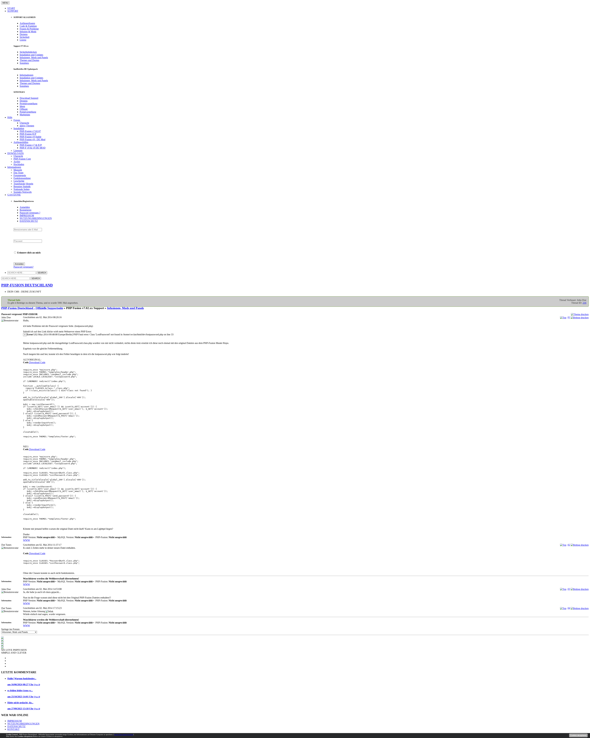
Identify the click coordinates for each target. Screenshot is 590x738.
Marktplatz (25, 114)
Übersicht (24, 123)
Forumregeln (20, 175)
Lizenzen (18, 150)
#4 (569, 608)
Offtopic (24, 109)
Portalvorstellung (28, 112)
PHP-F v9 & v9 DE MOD (32, 147)
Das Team (18, 172)
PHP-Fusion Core (22, 159)
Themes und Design (29, 60)
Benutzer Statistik (22, 186)
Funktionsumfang (22, 178)
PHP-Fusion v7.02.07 (30, 131)
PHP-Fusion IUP (28, 134)
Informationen (26, 75)
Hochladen (19, 164)
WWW (26, 540)
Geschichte (19, 181)
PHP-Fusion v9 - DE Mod (32, 139)
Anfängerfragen (27, 23)
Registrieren (25, 210)
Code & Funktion (28, 26)
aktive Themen (27, 125)
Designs (24, 34)
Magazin (18, 170)
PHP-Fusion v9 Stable (30, 136)
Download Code (37, 362)
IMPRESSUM (27, 215)
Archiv (17, 161)
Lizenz (23, 40)
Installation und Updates (31, 54)
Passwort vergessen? (23, 267)
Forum (17, 120)
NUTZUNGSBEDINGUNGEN (36, 218)
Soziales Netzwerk (23, 192)
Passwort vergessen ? (30, 212)
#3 (569, 589)
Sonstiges (24, 63)
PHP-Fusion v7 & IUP (31, 145)
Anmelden (25, 207)
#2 (569, 544)
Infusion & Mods (28, 31)
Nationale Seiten (22, 189)
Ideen (22, 106)
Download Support (29, 98)
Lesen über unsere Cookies (123, 734)
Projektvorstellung (28, 103)
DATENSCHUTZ (29, 221)
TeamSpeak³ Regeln (23, 183)
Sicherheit (24, 37)
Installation (19, 128)
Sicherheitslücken (28, 52)
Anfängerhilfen (21, 142)
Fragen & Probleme (29, 28)
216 (584, 303)
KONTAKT (13, 729)
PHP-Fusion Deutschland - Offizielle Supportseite (32, 308)
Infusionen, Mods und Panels (34, 57)
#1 (569, 317)
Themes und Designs (30, 83)
